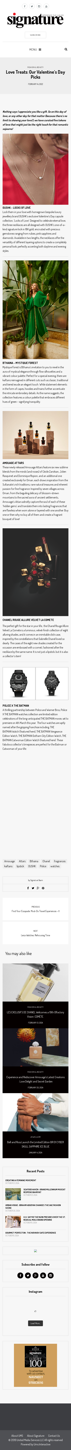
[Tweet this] (33, 888)
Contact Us (54, 1435)
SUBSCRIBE (35, 35)
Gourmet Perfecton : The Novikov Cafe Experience (30, 1232)
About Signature (35, 1435)
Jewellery (35, 1137)
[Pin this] (43, 888)
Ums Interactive (42, 1444)
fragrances (59, 861)
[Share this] (28, 888)
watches (54, 866)
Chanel (46, 861)
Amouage (9, 861)
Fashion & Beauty (35, 67)
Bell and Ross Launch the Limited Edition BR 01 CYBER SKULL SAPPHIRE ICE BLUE (35, 1144)
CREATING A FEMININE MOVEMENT (20, 1180)
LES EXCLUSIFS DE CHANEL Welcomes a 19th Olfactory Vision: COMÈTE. (35, 1014)
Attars (22, 861)
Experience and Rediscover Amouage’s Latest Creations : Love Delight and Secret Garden (36, 1079)
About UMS (17, 1435)
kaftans (8, 866)
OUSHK (32, 866)
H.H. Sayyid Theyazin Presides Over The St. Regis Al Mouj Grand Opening (44, 1218)
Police (43, 866)
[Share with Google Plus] (38, 888)
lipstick (20, 866)
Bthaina (34, 861)
